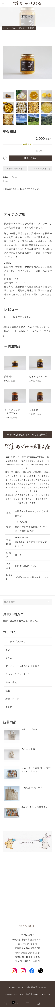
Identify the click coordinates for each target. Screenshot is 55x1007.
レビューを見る (40, 169)
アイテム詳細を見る (14, 169)
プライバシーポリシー (16, 987)
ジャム (5, 181)
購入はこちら (30, 158)
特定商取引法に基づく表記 (37, 987)
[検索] (49, 602)
